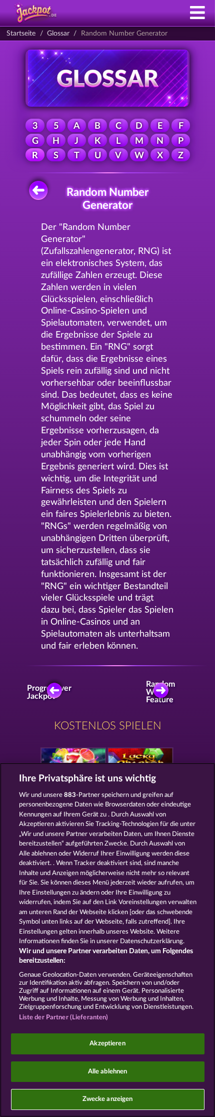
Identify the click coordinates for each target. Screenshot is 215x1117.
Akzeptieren (107, 1043)
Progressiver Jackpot (52, 692)
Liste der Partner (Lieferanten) (63, 1017)
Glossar (58, 33)
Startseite (21, 33)
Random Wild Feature (163, 692)
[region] (107, 940)
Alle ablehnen (108, 1071)
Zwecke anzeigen (107, 1099)
